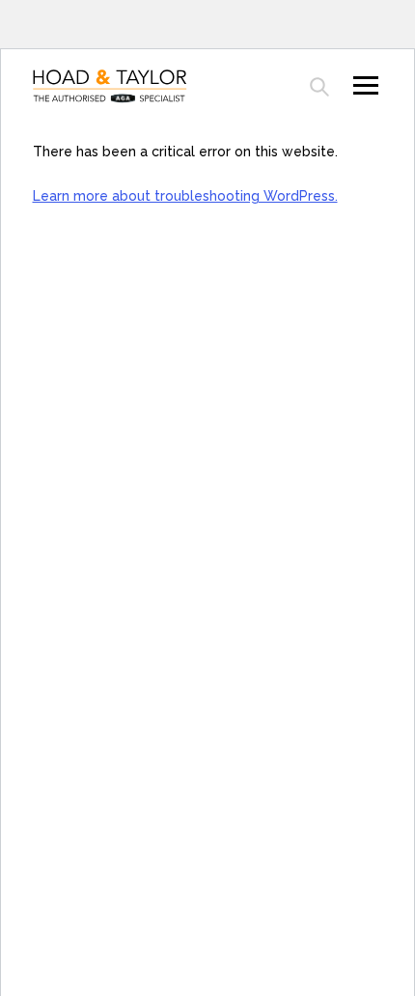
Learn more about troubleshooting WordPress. (185, 196)
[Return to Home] (120, 86)
